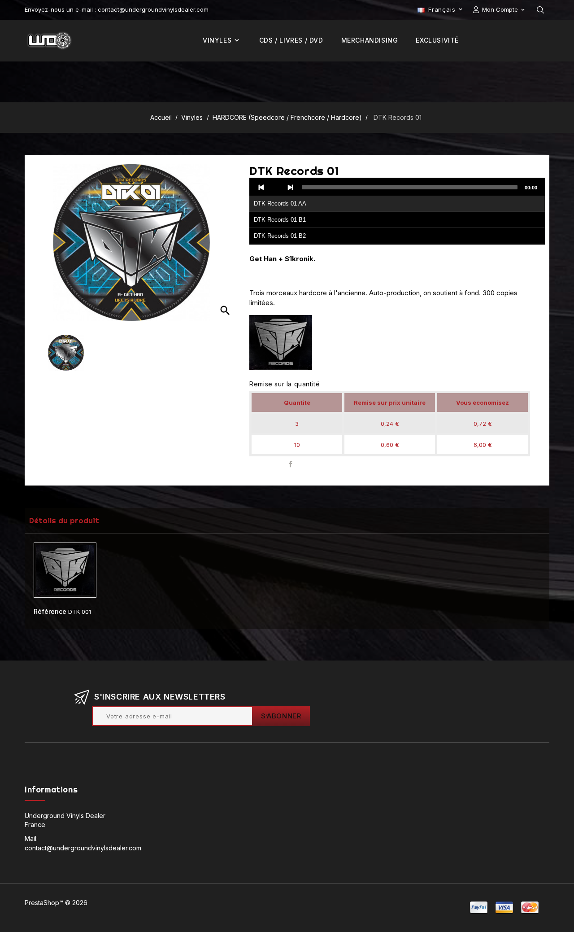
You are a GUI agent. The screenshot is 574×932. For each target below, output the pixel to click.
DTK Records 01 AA (280, 203)
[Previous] (261, 187)
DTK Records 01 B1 (280, 219)
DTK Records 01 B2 (280, 235)
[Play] (275, 187)
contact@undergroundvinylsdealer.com (83, 848)
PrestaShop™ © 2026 (56, 902)
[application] (397, 211)
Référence (50, 611)
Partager (290, 464)
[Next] (290, 187)
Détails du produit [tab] (64, 520)
